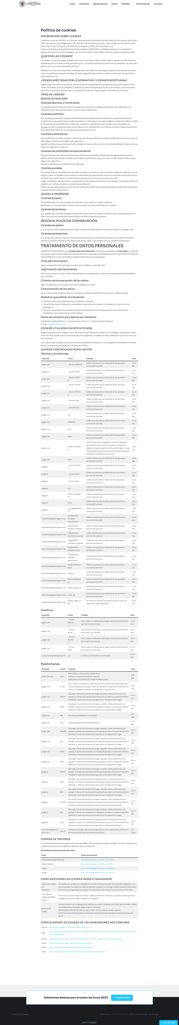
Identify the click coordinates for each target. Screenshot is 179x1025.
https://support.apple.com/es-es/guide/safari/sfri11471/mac (70, 947)
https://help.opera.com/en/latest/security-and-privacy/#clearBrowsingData (77, 952)
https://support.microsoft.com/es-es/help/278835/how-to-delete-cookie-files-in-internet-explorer (85, 939)
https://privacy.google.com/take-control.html (97, 860)
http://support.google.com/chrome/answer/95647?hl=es (69, 927)
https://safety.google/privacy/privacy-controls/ (98, 872)
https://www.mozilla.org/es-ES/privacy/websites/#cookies (70, 943)
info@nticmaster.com (56, 324)
